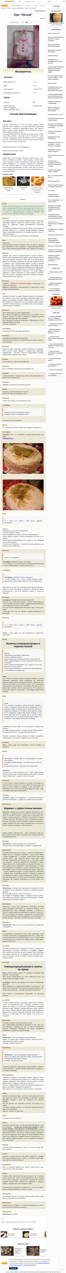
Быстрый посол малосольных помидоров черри (56, 223)
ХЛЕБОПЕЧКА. (10, 1)
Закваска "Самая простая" (56, 235)
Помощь (7, 1272)
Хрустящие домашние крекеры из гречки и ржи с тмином (56, 345)
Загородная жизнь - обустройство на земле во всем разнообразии (55, 216)
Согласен (13, 1268)
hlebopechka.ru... (8, 438)
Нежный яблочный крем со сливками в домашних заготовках (56, 125)
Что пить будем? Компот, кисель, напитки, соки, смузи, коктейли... (55, 77)
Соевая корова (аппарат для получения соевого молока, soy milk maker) (55, 96)
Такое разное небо (54, 181)
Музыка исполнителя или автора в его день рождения (56, 38)
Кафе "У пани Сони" (54, 33)
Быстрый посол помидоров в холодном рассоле (55, 61)
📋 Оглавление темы (40, 11)
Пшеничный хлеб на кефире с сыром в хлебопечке (56, 24)
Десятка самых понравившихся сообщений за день (54, 240)
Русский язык (52, 83)
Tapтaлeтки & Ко (53, 264)
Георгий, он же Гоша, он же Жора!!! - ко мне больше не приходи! (55, 144)
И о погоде (51, 190)
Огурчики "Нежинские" (55, 246)
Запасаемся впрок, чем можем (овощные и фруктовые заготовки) (55, 88)
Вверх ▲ (59, 1272)
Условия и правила (14, 1272)
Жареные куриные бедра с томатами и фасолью (54, 331)
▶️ (22, 22)
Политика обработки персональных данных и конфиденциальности (33, 1272)
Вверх (2, 1218)
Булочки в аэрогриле (56, 370)
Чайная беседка (53, 55)
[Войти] (35, 369)
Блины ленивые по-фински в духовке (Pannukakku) (54, 108)
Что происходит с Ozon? (55, 114)
